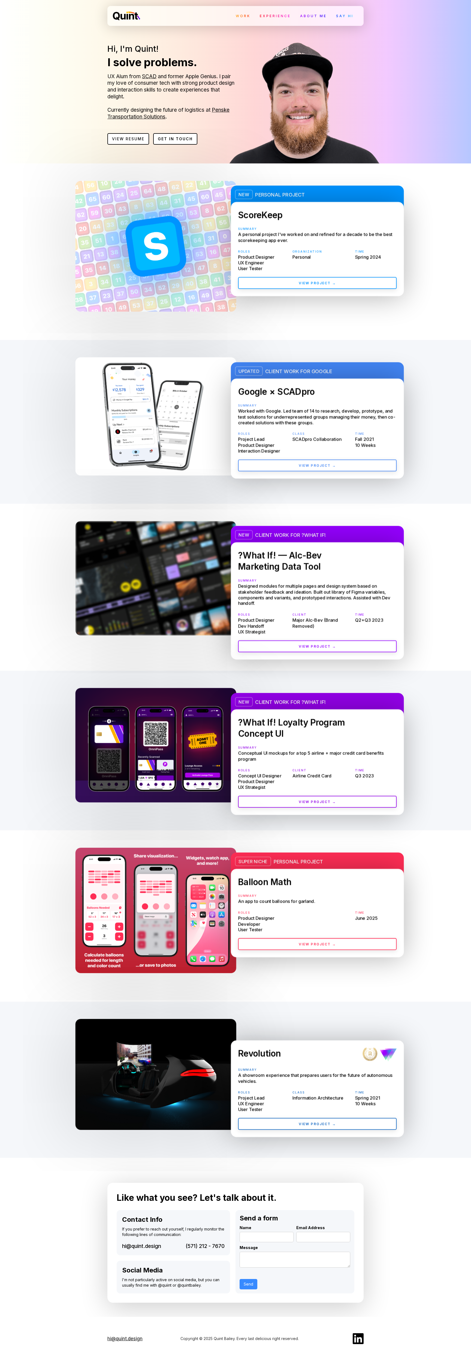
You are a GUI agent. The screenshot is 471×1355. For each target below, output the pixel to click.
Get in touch (175, 138)
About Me (313, 16)
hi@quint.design (141, 1246)
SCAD (149, 76)
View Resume (128, 138)
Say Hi (345, 16)
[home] (126, 14)
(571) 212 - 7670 (205, 1246)
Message (249, 1247)
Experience (275, 16)
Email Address (310, 1227)
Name (245, 1227)
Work (243, 16)
